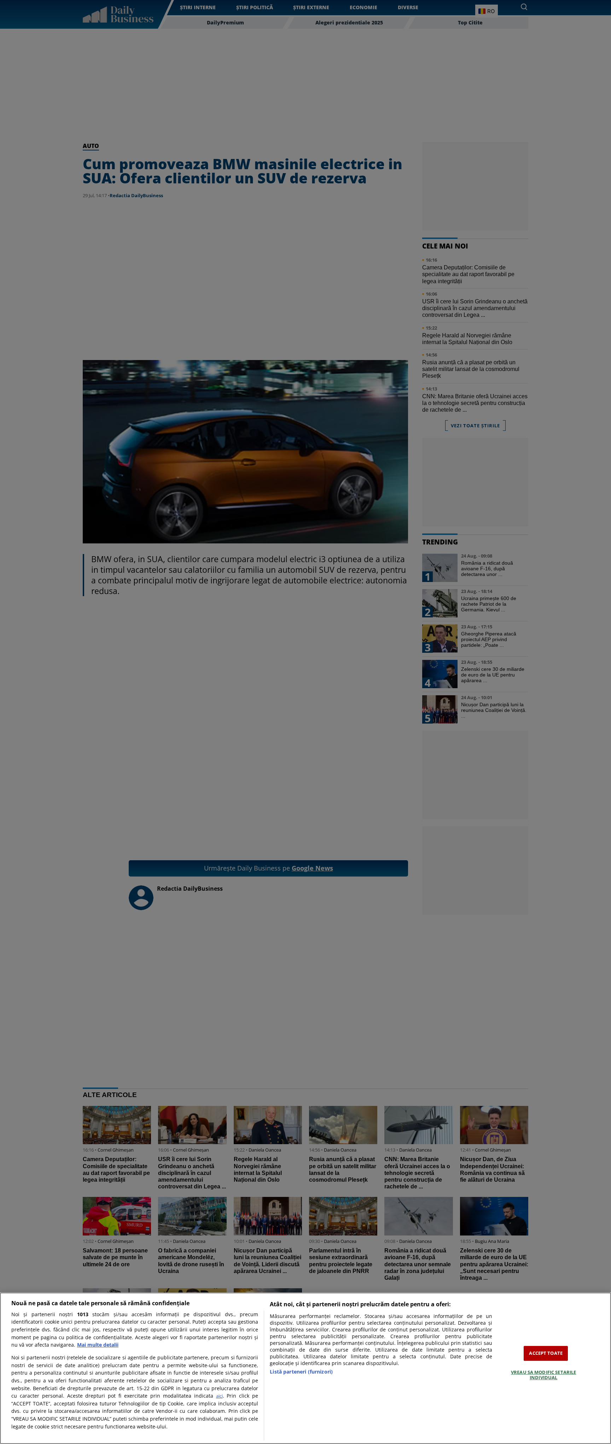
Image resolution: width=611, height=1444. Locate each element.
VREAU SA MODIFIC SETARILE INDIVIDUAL (543, 1375)
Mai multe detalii (97, 1344)
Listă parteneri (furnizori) (301, 1371)
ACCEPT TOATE (546, 1353)
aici (219, 1396)
